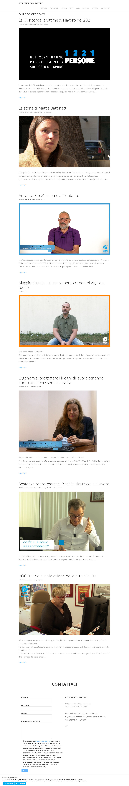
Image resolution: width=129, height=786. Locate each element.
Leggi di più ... (23, 97)
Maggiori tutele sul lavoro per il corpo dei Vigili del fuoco (62, 285)
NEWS (71, 8)
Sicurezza (32, 24)
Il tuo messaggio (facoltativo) (30, 721)
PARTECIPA (86, 8)
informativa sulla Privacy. (43, 741)
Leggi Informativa (20, 783)
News (27, 112)
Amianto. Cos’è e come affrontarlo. (49, 195)
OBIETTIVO (43, 8)
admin (60, 488)
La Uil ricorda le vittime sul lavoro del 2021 (55, 20)
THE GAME (64, 8)
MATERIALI (95, 8)
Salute (28, 24)
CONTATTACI (105, 8)
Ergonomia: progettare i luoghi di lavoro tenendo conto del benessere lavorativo (61, 380)
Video (37, 24)
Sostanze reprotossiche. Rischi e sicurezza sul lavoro (64, 483)
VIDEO (78, 8)
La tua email (25, 705)
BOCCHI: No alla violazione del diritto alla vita (58, 575)
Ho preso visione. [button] (8, 783)
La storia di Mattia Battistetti (43, 108)
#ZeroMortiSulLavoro (31, 3)
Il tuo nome (24, 697)
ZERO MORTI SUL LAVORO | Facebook (66, 726)
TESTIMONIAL (54, 8)
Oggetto (24, 713)
